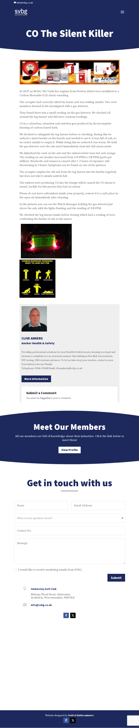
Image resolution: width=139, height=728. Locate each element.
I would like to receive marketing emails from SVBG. (50, 569)
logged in (45, 398)
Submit (116, 578)
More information (36, 379)
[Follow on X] (73, 615)
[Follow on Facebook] (66, 615)
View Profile (69, 450)
